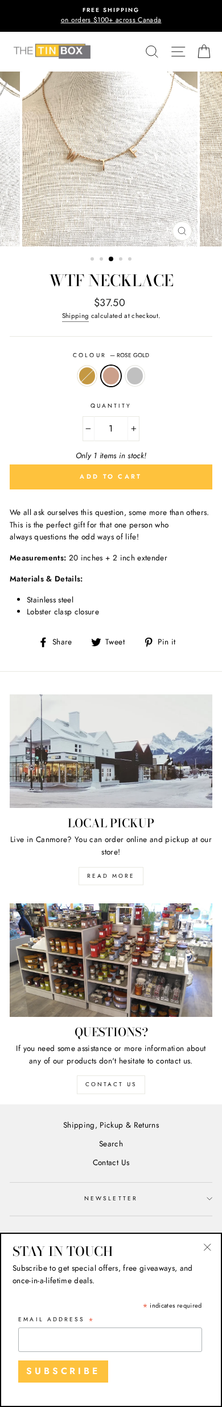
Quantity (111, 405)
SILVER (135, 376)
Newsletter (111, 1198)
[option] (111, 16)
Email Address (56, 1320)
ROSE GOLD (111, 376)
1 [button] (93, 260)
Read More (111, 876)
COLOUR (111, 355)
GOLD (87, 376)
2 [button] (102, 260)
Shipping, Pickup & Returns (111, 1124)
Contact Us (111, 1084)
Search (111, 1143)
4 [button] (122, 260)
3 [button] (111, 259)
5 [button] (131, 260)
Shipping (75, 315)
